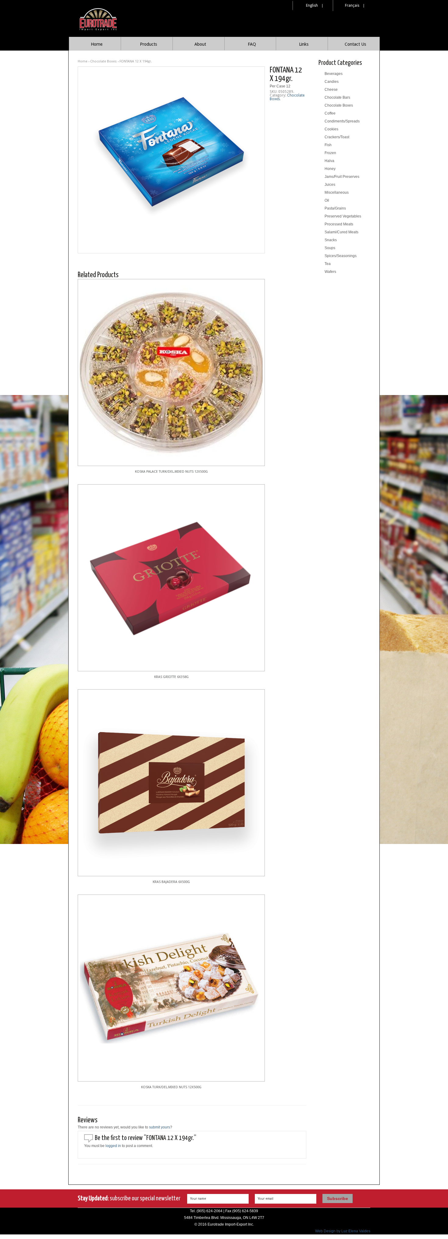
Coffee (330, 113)
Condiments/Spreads (342, 121)
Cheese (331, 89)
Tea (328, 264)
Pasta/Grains (335, 208)
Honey (330, 169)
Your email (265, 1199)
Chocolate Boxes (103, 61)
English (312, 5)
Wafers (330, 272)
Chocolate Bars (337, 97)
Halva (329, 161)
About (200, 44)
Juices (330, 184)
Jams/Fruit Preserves (342, 177)
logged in (113, 1146)
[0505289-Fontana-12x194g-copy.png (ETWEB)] (171, 159)
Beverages (334, 74)
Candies (332, 81)
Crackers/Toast (337, 137)
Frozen (330, 153)
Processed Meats (339, 224)
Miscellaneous (337, 192)
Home (96, 44)
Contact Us (355, 44)
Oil (327, 200)
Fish (328, 145)
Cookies (331, 129)
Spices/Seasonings (341, 256)
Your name (198, 1199)
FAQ (252, 44)
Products (148, 44)
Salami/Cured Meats (341, 232)
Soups (330, 248)
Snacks (331, 240)
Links (303, 44)
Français (352, 5)
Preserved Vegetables (343, 216)
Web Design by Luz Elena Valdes (342, 1231)
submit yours (159, 1127)
